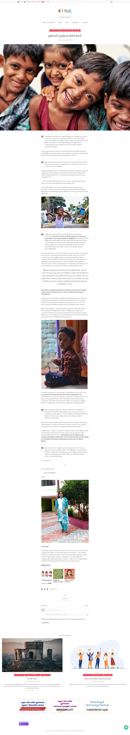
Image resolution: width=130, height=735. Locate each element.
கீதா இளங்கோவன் (99, 675)
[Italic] (49, 614)
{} (64, 614)
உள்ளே (59, 22)
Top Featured (54, 30)
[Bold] (47, 614)
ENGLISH (85, 22)
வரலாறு (37, 675)
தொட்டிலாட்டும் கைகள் (49, 472)
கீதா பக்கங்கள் (108, 675)
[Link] (62, 614)
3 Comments (32, 690)
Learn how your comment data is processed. (73, 619)
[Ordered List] (55, 614)
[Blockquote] (58, 614)
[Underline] (51, 614)
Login (87, 605)
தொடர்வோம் (75, 22)
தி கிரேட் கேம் (32, 679)
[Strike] (53, 614)
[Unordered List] (57, 614)
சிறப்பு (67, 22)
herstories (61, 40)
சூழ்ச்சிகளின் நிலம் (29, 675)
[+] (66, 614)
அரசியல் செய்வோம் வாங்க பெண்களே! (97, 679)
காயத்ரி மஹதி (76, 30)
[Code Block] (60, 614)
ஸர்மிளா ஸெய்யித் (45, 675)
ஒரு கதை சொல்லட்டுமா (66, 30)
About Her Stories (48, 22)
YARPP (50, 583)
